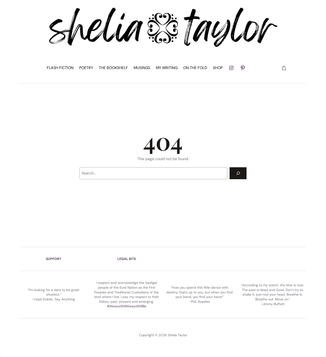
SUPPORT (53, 259)
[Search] (238, 173)
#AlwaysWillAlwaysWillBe (126, 306)
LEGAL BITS (126, 259)
